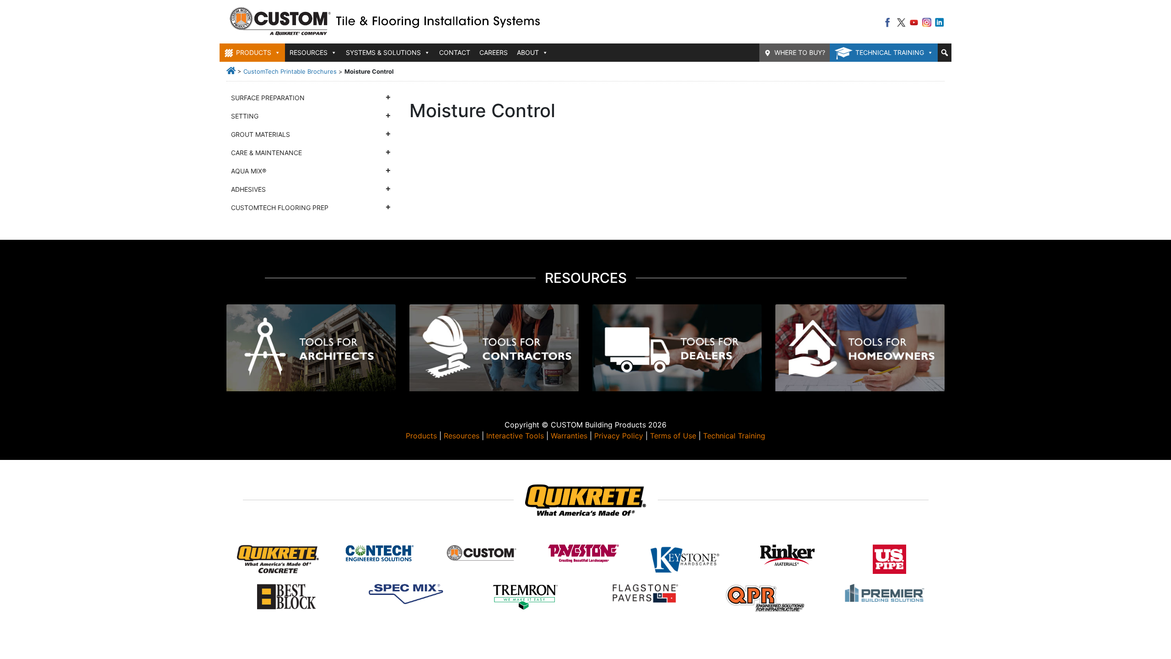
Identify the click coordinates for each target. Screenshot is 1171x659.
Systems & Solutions (383, 52)
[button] (944, 52)
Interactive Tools (515, 435)
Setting (244, 116)
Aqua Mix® (248, 171)
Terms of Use (673, 435)
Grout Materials (260, 134)
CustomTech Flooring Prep (279, 207)
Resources (461, 435)
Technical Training (889, 52)
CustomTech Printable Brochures (290, 71)
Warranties (569, 435)
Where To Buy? (799, 52)
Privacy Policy (618, 435)
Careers (493, 52)
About (528, 52)
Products (421, 435)
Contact (454, 52)
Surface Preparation (268, 98)
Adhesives (248, 189)
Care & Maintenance (266, 153)
